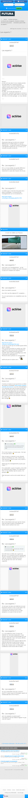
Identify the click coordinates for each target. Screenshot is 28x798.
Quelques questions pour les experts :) (10, 750)
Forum (5, 19)
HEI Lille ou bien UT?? (21, 743)
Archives (9, 789)
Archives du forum (12, 19)
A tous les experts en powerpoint (9, 761)
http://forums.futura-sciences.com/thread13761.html (10, 343)
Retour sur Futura (7, 1)
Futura (4, 789)
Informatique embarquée (8, 743)
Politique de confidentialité (10, 792)
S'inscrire (21, 1)
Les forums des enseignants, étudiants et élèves (12, 21)
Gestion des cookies (20, 789)
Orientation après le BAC (19, 22)
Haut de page (20, 792)
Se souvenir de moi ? (11, 8)
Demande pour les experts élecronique (14, 756)
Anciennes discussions (6, 22)
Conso (13, 789)
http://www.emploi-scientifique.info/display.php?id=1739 (12, 197)
